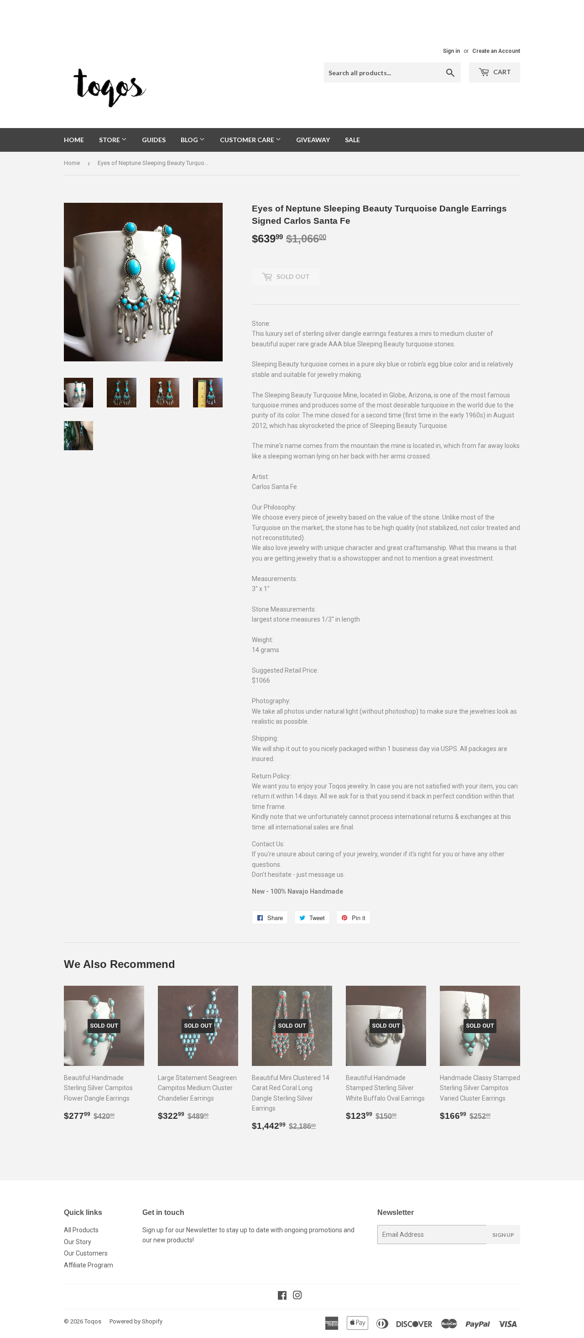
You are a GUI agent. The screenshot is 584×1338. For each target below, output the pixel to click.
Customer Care (248, 140)
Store (110, 140)
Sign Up (503, 1234)
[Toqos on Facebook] (282, 1296)
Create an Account (496, 51)
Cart (501, 72)
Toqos (92, 1321)
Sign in (451, 51)
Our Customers (86, 1253)
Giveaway (313, 140)
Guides (154, 140)
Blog (190, 140)
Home (74, 140)
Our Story (77, 1241)
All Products (81, 1230)
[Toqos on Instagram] (297, 1296)
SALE (352, 140)
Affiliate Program (88, 1265)
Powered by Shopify (136, 1321)
